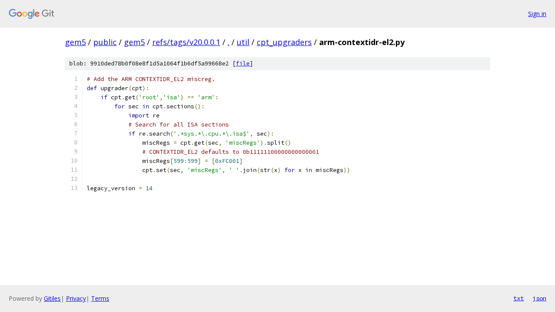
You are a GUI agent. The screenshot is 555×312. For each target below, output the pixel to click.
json (539, 298)
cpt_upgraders (284, 42)
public (105, 42)
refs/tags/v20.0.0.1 (186, 42)
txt (518, 298)
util (243, 42)
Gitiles (52, 298)
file (243, 63)
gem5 (75, 42)
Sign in (537, 14)
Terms (100, 298)
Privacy (76, 298)
